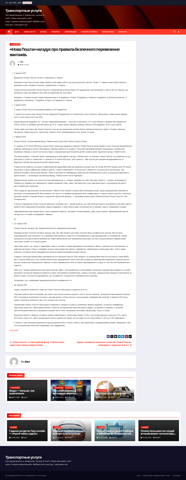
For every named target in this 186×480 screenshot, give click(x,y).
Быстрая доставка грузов (111, 393)
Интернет (55, 32)
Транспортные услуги (23, 10)
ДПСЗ (17, 32)
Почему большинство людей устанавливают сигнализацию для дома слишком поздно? (158, 433)
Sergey (70, 437)
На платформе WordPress (14, 475)
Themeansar (42, 475)
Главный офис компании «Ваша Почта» (156, 475)
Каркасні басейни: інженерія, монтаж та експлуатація (69, 432)
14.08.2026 (15, 437)
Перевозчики (108, 32)
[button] (174, 32)
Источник (14, 330)
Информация (70, 32)
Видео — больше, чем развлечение (21, 392)
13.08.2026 (59, 437)
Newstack (32, 475)
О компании (176, 475)
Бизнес (43, 32)
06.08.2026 (103, 437)
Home (138, 475)
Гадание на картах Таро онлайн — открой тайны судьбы (27, 432)
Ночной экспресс (89, 32)
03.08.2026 (147, 437)
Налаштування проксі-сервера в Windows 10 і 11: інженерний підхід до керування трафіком (115, 433)
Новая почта (30, 32)
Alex (21, 62)
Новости (123, 32)
